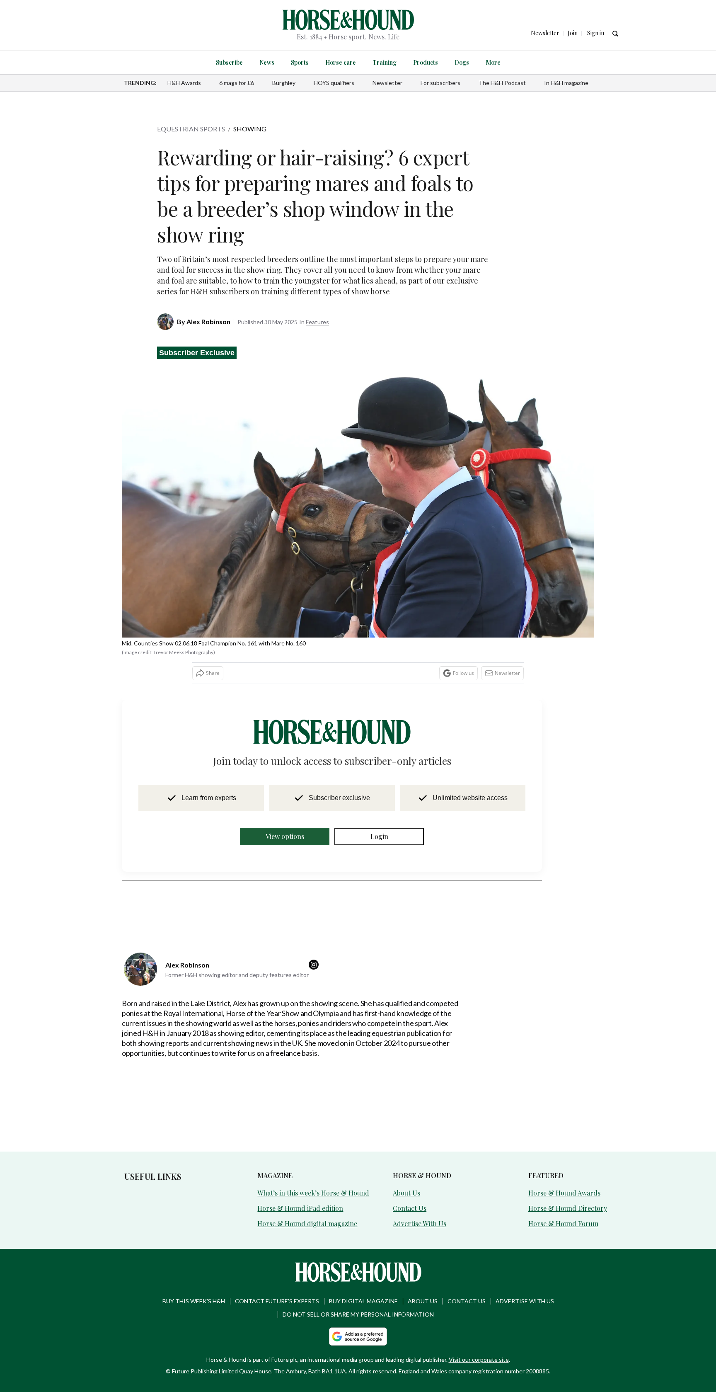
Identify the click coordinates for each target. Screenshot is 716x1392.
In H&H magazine (566, 82)
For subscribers (440, 82)
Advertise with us (525, 1273)
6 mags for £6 (236, 82)
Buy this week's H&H (193, 1273)
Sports (304, 62)
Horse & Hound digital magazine (300, 1196)
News (272, 62)
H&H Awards (184, 82)
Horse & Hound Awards (560, 1166)
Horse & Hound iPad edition (294, 1181)
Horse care (342, 62)
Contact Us (407, 1181)
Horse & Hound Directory (562, 1181)
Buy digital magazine (363, 1273)
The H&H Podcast (502, 82)
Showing (249, 129)
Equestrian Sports (191, 129)
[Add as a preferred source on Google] (358, 1309)
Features (317, 296)
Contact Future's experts (277, 1273)
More (484, 62)
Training (382, 62)
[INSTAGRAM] (316, 939)
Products (421, 62)
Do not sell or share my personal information (358, 1286)
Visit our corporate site (479, 1332)
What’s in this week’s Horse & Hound (307, 1166)
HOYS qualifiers (334, 82)
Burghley (283, 82)
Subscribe (237, 62)
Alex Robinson (208, 296)
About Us (405, 1166)
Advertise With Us (417, 1196)
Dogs (455, 62)
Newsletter (387, 82)
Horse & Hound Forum (559, 1196)
